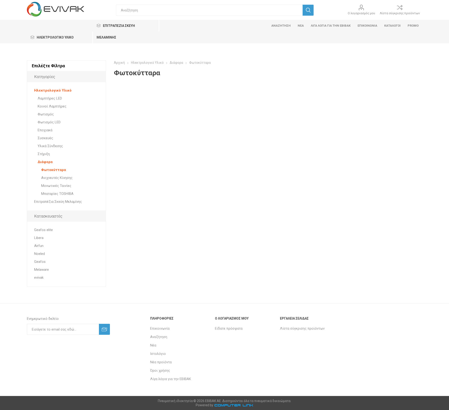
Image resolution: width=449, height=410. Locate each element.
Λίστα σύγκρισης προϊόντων (400, 13)
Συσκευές (45, 138)
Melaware (41, 269)
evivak (38, 277)
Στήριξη (44, 154)
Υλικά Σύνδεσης (50, 146)
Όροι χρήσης (160, 370)
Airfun (38, 246)
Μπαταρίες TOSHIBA (57, 194)
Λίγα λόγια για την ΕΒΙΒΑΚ (170, 379)
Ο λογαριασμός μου (361, 13)
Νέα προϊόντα (161, 362)
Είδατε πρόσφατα (229, 328)
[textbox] (209, 10)
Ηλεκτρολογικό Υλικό (53, 90)
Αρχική (119, 62)
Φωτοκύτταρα (53, 170)
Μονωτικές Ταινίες (56, 186)
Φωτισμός (46, 114)
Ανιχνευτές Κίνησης (56, 178)
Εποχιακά (45, 130)
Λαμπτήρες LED (50, 98)
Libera (38, 238)
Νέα (153, 345)
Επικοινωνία (160, 328)
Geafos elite (43, 230)
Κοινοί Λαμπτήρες (52, 106)
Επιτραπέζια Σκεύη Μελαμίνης (58, 202)
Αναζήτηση (158, 337)
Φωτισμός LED (49, 122)
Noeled (39, 254)
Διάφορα (45, 162)
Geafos (40, 262)
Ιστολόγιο (158, 354)
